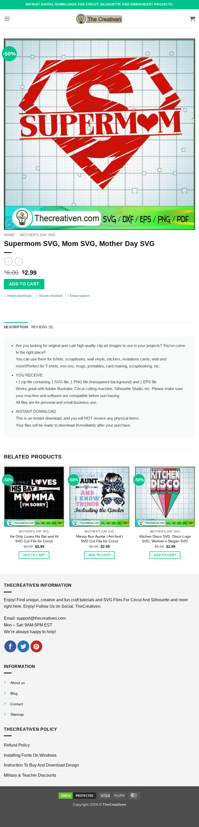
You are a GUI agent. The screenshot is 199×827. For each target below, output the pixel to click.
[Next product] (8, 261)
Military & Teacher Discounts (30, 775)
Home (9, 235)
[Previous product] (19, 261)
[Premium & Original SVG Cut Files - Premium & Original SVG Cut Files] (99, 18)
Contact (16, 704)
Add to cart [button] (34, 555)
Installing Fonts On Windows (30, 755)
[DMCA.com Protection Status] (77, 795)
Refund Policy (17, 745)
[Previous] (4, 519)
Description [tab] (16, 327)
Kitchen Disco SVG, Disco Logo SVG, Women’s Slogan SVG (165, 538)
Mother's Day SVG (37, 235)
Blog (14, 693)
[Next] (195, 519)
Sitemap (17, 714)
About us (17, 683)
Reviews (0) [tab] (42, 327)
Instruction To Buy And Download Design (41, 765)
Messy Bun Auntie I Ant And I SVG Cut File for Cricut (99, 538)
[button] (7, 18)
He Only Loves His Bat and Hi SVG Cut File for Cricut (34, 538)
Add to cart (24, 284)
